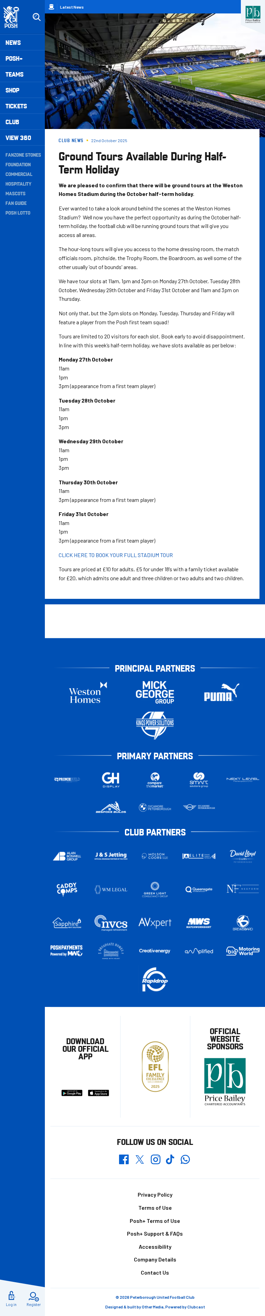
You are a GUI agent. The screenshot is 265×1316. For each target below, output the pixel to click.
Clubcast (196, 1306)
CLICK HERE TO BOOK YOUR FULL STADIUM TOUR (116, 555)
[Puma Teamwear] (222, 692)
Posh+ (14, 58)
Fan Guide (16, 202)
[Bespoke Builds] (111, 807)
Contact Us (155, 1272)
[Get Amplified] (199, 951)
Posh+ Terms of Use (155, 1220)
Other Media (153, 1306)
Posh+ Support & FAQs (155, 1233)
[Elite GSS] (199, 856)
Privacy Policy (155, 1194)
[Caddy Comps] (67, 889)
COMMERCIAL (19, 173)
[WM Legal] (111, 889)
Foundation (18, 164)
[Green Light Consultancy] (154, 889)
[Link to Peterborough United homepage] (14, 17)
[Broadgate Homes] (111, 951)
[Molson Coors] (154, 856)
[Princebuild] (67, 780)
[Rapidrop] (154, 979)
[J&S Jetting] (111, 856)
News (13, 42)
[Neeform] (242, 889)
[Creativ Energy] (154, 951)
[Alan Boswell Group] (67, 856)
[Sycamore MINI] (199, 807)
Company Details (155, 1259)
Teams (14, 74)
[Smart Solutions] (199, 780)
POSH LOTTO (18, 212)
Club (12, 121)
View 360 (18, 137)
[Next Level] (242, 780)
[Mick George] (155, 692)
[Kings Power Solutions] (155, 726)
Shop (12, 90)
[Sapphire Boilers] (67, 923)
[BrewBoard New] (242, 923)
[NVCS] (111, 923)
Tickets (16, 105)
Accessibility (155, 1246)
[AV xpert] (154, 923)
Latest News (72, 6)
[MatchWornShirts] (199, 923)
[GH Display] (111, 780)
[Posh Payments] (67, 951)
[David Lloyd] (242, 856)
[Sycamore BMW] (154, 807)
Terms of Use (155, 1207)
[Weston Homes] (88, 692)
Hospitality (18, 183)
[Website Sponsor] (253, 14)
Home (51, 7)
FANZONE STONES (23, 154)
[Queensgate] (199, 889)
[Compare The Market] (154, 780)
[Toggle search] (36, 17)
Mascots (16, 193)
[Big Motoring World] (242, 951)
